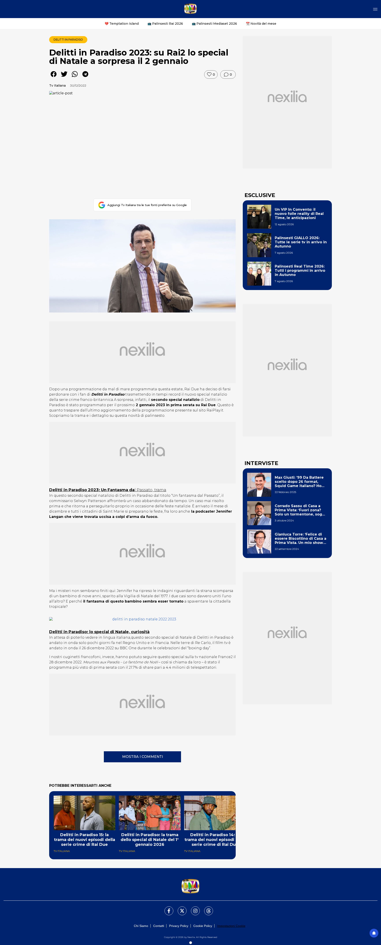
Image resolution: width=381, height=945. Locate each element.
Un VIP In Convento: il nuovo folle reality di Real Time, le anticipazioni (299, 213)
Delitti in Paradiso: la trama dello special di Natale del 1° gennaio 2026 (150, 839)
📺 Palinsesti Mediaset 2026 (214, 24)
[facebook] (53, 77)
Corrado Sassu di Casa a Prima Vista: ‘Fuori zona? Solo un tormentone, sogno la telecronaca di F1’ (301, 510)
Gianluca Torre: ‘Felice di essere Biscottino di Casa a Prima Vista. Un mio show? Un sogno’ (300, 538)
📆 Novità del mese (261, 24)
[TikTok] (206, 908)
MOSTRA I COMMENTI (142, 757)
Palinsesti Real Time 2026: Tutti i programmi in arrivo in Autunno (300, 270)
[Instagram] (192, 908)
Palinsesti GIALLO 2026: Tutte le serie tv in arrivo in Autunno (301, 242)
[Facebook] (166, 908)
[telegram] (85, 77)
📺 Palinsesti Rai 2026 (165, 24)
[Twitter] (179, 908)
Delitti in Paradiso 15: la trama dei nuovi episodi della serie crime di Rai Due (84, 839)
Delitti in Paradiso (68, 39)
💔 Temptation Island (122, 24)
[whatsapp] (74, 77)
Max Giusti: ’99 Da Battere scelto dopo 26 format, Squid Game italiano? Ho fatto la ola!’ (299, 481)
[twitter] (64, 77)
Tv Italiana (57, 85)
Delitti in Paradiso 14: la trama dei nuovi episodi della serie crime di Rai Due (215, 839)
